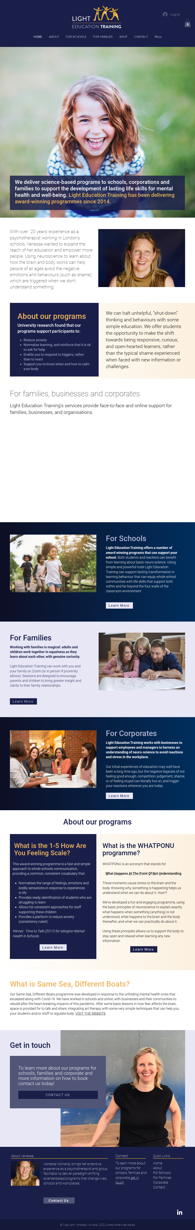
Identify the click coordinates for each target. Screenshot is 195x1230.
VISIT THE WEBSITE (90, 1013)
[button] (187, 23)
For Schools (162, 1173)
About (157, 1168)
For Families (162, 1178)
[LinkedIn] (179, 1212)
